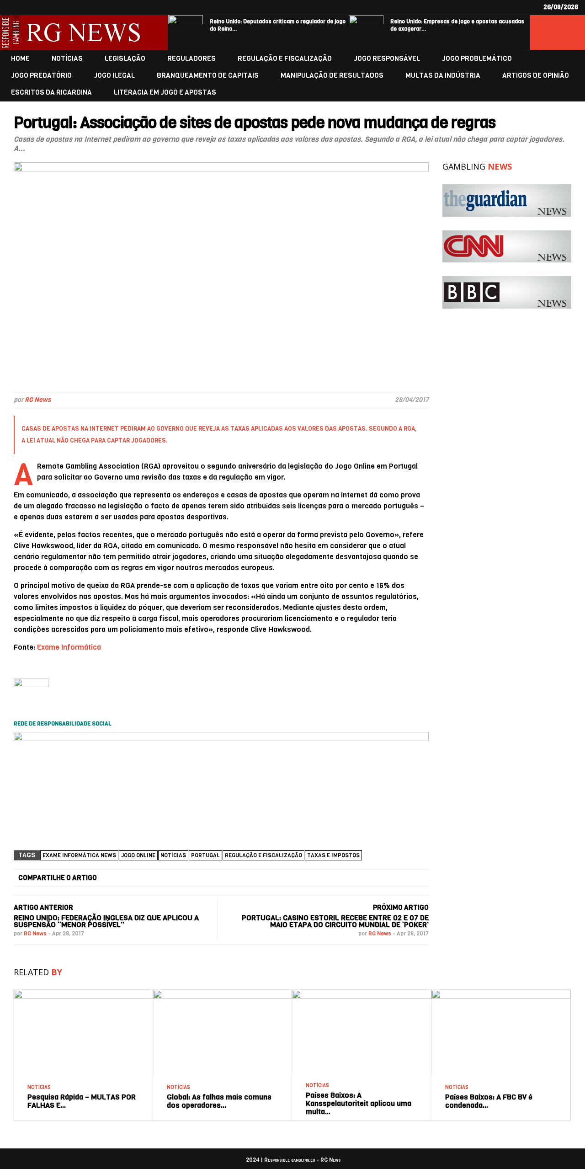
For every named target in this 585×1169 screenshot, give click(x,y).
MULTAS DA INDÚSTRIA (442, 75)
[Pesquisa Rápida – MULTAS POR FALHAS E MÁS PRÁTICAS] (83, 993)
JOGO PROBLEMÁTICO (477, 58)
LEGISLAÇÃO (125, 58)
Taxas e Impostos (333, 855)
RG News (38, 399)
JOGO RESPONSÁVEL (387, 58)
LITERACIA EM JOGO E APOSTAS (165, 92)
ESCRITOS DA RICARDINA (51, 92)
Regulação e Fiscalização (263, 855)
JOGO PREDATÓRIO (41, 75)
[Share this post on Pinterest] (325, 878)
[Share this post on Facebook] (130, 878)
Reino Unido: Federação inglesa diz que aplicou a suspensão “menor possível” (106, 921)
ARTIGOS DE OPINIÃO (535, 75)
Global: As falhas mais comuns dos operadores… (219, 1101)
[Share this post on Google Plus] (260, 878)
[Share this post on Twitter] (195, 878)
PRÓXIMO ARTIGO (401, 907)
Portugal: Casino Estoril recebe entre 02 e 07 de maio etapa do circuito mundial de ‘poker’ (335, 921)
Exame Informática (69, 647)
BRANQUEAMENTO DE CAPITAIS (208, 75)
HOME (20, 58)
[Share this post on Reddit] (391, 878)
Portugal (205, 855)
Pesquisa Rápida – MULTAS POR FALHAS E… (81, 1101)
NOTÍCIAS (67, 58)
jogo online (138, 855)
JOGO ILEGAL (114, 75)
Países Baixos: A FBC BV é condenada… (488, 1101)
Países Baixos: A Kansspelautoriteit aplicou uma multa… (358, 1103)
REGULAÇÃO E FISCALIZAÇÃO (285, 58)
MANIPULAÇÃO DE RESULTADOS (332, 75)
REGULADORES (191, 58)
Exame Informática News (79, 855)
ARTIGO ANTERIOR (43, 907)
